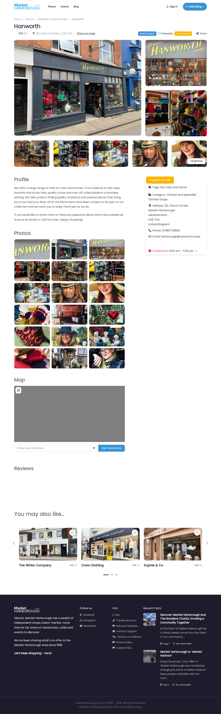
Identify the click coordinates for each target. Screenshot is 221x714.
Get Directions (111, 448)
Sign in (174, 6)
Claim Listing (183, 33)
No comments (183, 643)
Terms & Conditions (129, 637)
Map (19, 380)
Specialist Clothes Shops (53, 19)
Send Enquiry (147, 33)
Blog (76, 6)
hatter (183, 187)
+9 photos (196, 161)
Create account (126, 620)
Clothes (171, 195)
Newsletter (90, 626)
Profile (21, 179)
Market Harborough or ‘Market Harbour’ (181, 654)
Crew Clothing (92, 565)
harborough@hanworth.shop (180, 236)
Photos (22, 233)
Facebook (88, 615)
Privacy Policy (124, 642)
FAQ (117, 615)
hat (162, 187)
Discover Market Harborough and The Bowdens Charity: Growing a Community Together (183, 619)
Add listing (195, 6)
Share (203, 33)
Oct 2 (166, 684)
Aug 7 (167, 643)
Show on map (86, 33)
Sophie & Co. (154, 565)
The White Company (35, 565)
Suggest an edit (160, 180)
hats (169, 187)
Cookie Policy (124, 648)
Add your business (127, 626)
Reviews (23, 468)
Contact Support (126, 631)
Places (52, 6)
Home (17, 19)
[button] (176, 250)
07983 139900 (171, 230)
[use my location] (93, 448)
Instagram (89, 620)
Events (65, 6)
